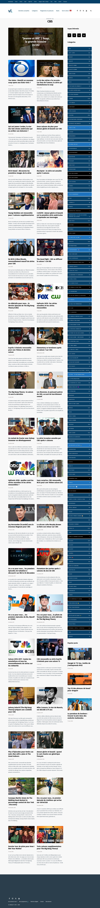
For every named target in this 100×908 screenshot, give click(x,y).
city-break (79, 102)
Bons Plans (79, 73)
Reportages (79, 503)
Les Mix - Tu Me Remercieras (79, 374)
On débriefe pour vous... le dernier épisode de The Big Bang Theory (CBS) (21, 305)
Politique (79, 470)
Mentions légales (34, 901)
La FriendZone (79, 291)
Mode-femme (79, 416)
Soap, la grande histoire (46, 33)
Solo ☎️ (79, 557)
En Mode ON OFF (79, 144)
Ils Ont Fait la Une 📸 (79, 237)
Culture (21, 1)
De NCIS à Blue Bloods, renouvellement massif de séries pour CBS (21, 261)
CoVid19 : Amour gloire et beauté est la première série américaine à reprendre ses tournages (50, 215)
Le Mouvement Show (79, 324)
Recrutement (48, 901)
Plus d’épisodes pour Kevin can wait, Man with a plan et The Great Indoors (20, 754)
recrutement (79, 490)
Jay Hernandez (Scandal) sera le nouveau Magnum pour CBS (21, 526)
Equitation (79, 156)
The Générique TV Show (79, 599)
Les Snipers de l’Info (79, 382)
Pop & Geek (79, 474)
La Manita (79, 299)
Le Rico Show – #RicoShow (79, 337)
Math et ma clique (79, 403)
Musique (79, 424)
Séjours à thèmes (79, 524)
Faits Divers (79, 181)
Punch (79, 482)
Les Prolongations (79, 378)
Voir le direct (66, 11)
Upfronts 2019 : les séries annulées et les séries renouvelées (47, 305)
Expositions (79, 169)
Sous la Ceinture (79, 565)
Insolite (79, 241)
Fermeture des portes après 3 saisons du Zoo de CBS (48, 570)
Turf (79, 611)
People (79, 461)
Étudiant (79, 160)
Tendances (79, 590)
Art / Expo (79, 52)
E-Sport (79, 131)
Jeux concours (79, 254)
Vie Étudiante (79, 619)
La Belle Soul (79, 279)
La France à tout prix (79, 287)
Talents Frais (79, 586)
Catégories (35, 11)
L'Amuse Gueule (79, 266)
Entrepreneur (79, 148)
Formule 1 (79, 202)
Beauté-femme (79, 65)
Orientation (79, 449)
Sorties (35, 1)
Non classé (79, 432)
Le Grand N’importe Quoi (79, 316)
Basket (79, 57)
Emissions (72, 650)
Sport (25, 1)
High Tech (30, 1)
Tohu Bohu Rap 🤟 (79, 603)
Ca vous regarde (79, 94)
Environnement (79, 152)
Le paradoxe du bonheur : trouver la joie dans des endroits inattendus (78, 716)
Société (79, 540)
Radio (57, 11)
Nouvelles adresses (79, 436)
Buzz (79, 82)
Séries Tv (37, 33)
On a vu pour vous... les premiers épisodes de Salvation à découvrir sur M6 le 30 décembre (21, 571)
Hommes (79, 229)
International (10, 1)
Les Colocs (79, 366)
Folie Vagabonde (79, 194)
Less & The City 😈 (79, 387)
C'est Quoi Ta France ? (79, 86)
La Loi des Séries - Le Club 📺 (26, 33)
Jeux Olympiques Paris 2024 (79, 262)
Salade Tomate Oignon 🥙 (79, 515)
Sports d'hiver (79, 578)
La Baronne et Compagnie (79, 274)
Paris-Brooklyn (79, 453)
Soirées (79, 553)
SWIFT (79, 582)
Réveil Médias (79, 507)
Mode (55, 1)
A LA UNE (13, 62)
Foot (79, 198)
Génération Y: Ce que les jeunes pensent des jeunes (79, 215)
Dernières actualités (23, 11)
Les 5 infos (79, 353)
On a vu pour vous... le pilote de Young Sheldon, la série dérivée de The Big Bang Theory (49, 617)
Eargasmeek (79, 136)
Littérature (79, 391)
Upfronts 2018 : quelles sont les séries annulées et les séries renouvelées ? (20, 482)
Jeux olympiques (79, 258)
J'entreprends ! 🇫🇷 (79, 249)
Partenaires (79, 457)
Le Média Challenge (79, 320)
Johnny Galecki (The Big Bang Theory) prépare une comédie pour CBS (20, 709)
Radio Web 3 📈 (79, 486)
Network (79, 428)
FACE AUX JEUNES (79, 173)
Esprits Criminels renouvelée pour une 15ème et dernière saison (19, 350)
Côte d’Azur (79, 111)
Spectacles (79, 569)
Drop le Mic (79, 127)
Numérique (79, 441)
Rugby (79, 511)
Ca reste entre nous (79, 90)
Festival (79, 190)
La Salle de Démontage (79, 303)
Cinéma (79, 98)
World (79, 636)
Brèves (41, 195)
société (79, 545)
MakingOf (79, 395)
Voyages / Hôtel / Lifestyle (43, 1)
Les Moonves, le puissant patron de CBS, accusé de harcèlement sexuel (50, 394)
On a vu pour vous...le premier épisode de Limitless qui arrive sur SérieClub (49, 800)
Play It (79, 466)
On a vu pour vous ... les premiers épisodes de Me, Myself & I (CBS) (21, 617)
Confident (79, 107)
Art (79, 48)
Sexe (79, 532)
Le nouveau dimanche (79, 328)
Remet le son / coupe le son (79, 499)
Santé (79, 520)
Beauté (60, 1)
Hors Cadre (79, 233)
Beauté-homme (79, 69)
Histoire (79, 224)
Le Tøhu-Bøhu (79, 345)
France (16, 1)
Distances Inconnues (79, 123)
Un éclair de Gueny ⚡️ (79, 615)
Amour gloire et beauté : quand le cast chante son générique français (49, 754)
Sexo (51, 1)
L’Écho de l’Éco (79, 270)
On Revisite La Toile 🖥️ (79, 445)
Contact (42, 901)
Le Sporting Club (79, 341)
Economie (79, 140)
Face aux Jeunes (79, 177)
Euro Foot (79, 165)
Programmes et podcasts (47, 11)
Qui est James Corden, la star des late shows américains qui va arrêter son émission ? (20, 129)
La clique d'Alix (79, 283)
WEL (79, 632)
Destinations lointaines (79, 119)
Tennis (79, 594)
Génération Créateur (79, 210)
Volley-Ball (79, 623)
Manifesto (79, 399)
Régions (79, 495)
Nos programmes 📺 (24, 901)
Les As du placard (79, 362)
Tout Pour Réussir (79, 607)
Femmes (79, 185)
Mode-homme (79, 420)
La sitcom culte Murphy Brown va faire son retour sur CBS (49, 526)
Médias (79, 407)
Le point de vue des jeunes (79, 333)
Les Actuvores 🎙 (79, 357)
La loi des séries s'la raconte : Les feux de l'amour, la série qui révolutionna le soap (49, 82)
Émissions (65, 1)
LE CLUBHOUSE (79, 312)
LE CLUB (79, 308)
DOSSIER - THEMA (20, 109)
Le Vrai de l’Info (79, 349)
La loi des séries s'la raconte (46, 64)
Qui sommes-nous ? (12, 901)
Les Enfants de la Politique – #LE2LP (79, 371)
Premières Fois (79, 478)
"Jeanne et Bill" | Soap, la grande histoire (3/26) (35, 42)
